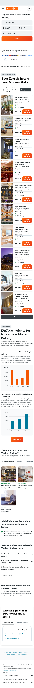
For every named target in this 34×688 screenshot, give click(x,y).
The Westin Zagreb (21, 97)
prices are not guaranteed (9, 670)
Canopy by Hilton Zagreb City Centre (21, 295)
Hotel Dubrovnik (20, 206)
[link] (17, 439)
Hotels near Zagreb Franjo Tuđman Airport (15, 635)
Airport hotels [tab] (8, 622)
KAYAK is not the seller (10, 676)
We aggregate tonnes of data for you (15, 679)
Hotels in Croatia (10, 654)
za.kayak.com (7, 652)
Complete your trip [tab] (22, 622)
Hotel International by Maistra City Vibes (22, 251)
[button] (3, 8)
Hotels (15, 652)
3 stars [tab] (19, 461)
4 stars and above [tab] (8, 461)
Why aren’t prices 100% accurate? (14, 682)
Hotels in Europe (23, 652)
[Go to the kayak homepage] (12, 8)
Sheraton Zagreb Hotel (23, 118)
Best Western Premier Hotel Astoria (22, 163)
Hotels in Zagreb (21, 654)
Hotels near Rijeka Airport (12, 638)
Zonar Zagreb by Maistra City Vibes (21, 228)
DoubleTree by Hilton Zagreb (22, 140)
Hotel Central (19, 273)
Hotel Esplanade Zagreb (23, 185)
